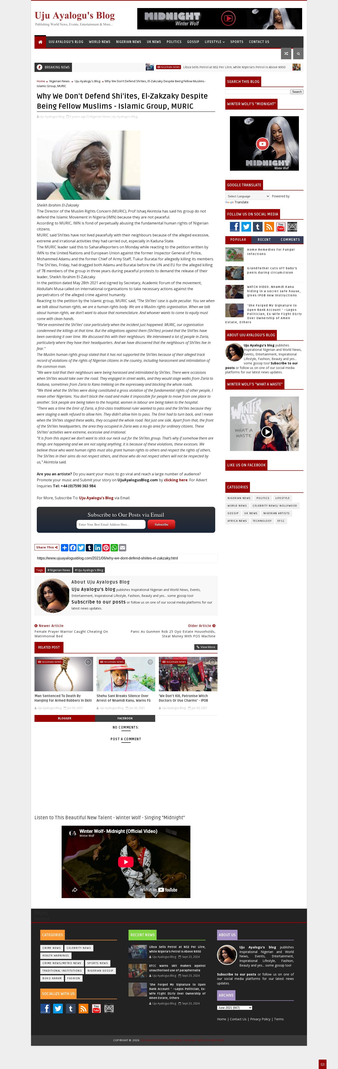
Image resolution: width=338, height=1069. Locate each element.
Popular (238, 240)
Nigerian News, (100, 116)
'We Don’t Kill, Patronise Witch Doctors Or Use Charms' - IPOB (183, 698)
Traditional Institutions (62, 971)
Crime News (52, 948)
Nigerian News (128, 42)
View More (208, 647)
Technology (262, 521)
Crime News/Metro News (62, 963)
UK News (154, 42)
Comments (290, 240)
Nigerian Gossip (101, 971)
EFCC (281, 521)
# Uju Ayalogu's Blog (89, 570)
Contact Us (259, 42)
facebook (125, 718)
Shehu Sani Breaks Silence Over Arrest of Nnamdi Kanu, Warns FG (124, 698)
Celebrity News (79, 948)
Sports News (97, 963)
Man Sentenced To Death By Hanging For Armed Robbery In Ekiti (63, 698)
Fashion (73, 978)
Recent (264, 240)
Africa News (237, 521)
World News (100, 42)
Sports (236, 42)
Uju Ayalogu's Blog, (125, 116)
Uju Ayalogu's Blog (66, 42)
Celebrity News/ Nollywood (275, 506)
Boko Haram (52, 978)
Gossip (193, 42)
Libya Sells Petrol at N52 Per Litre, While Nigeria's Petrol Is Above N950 (206, 67)
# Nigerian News (59, 570)
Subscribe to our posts (99, 602)
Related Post (49, 647)
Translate (242, 202)
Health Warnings (56, 955)
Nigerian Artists (277, 513)
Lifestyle (213, 42)
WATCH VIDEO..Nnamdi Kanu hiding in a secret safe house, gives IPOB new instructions (274, 291)
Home (41, 81)
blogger (64, 718)
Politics (174, 42)
